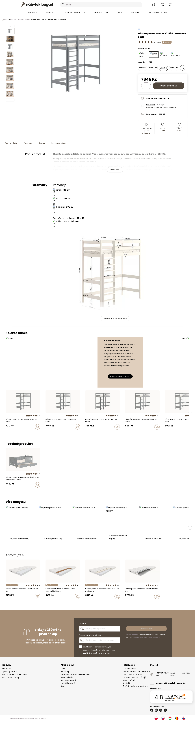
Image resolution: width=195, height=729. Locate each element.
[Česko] (163, 718)
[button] (162, 106)
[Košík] (170, 4)
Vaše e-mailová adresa (90, 635)
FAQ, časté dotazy (10, 677)
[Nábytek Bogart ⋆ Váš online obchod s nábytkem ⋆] (37, 4)
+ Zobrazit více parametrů (115, 318)
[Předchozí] (10, 26)
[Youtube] (160, 710)
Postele (13, 19)
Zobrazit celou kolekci (119, 376)
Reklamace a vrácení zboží (14, 674)
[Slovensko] (183, 718)
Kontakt (126, 683)
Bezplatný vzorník (69, 680)
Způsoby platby (9, 671)
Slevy (63, 668)
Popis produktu (11, 143)
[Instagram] (156, 710)
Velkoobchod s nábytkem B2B (136, 671)
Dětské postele (23, 19)
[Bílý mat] (143, 54)
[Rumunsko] (177, 718)
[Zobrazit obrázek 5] (10, 62)
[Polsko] (156, 718)
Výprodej (65, 671)
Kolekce (42, 143)
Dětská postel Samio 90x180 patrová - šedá (48, 19)
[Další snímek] (190, 414)
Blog (62, 686)
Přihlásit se (146, 628)
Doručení (6, 668)
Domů (6, 19)
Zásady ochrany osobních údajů (148, 635)
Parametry (28, 143)
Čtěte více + (115, 170)
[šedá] (154, 54)
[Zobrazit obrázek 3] (10, 47)
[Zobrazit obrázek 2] (10, 39)
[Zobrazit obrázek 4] (10, 54)
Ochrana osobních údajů (134, 677)
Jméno (82, 623)
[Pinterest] (165, 710)
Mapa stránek (129, 680)
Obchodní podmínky (132, 674)
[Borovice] (175, 54)
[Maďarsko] (170, 718)
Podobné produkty (58, 143)
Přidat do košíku (168, 85)
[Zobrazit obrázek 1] (10, 31)
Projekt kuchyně (68, 683)
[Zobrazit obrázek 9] (10, 94)
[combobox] (101, 4)
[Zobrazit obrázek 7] (10, 78)
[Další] (10, 100)
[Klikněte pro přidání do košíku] (37, 427)
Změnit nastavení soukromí (135, 686)
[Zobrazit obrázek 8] (10, 86)
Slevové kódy (67, 677)
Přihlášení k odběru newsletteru (75, 674)
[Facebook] (151, 710)
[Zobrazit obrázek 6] (10, 70)
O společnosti (129, 668)
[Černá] (164, 54)
